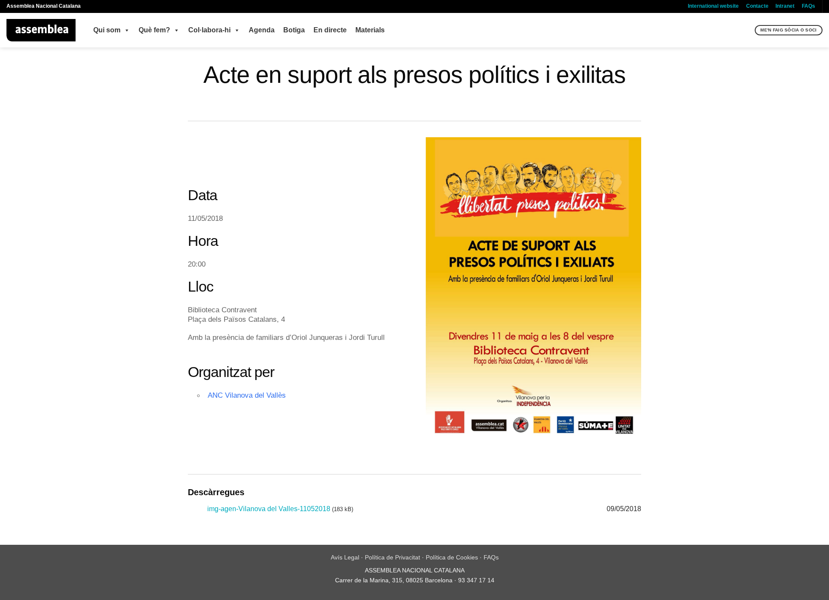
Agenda (262, 30)
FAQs (808, 6)
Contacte (757, 6)
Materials (370, 30)
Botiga (294, 30)
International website (713, 6)
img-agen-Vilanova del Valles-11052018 (268, 508)
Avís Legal (345, 557)
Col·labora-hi (209, 30)
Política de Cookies (452, 557)
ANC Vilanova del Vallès (247, 395)
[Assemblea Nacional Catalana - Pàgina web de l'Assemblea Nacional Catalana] (41, 30)
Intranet (784, 6)
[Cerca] (747, 30)
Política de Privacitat (392, 557)
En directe (330, 30)
